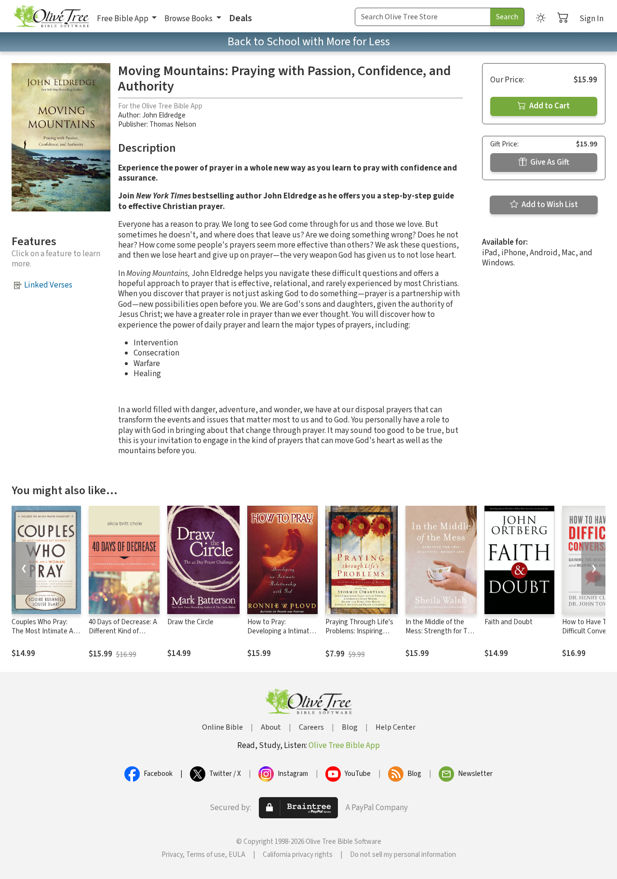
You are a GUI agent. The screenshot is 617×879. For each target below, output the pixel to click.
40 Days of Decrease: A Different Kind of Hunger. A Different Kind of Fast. (123, 636)
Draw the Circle (190, 622)
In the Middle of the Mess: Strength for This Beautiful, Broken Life (440, 631)
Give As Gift (549, 162)
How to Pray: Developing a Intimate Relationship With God (280, 631)
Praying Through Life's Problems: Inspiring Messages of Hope (359, 631)
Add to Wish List (549, 204)
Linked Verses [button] (48, 285)
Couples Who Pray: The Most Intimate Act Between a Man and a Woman (46, 636)
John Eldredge (164, 115)
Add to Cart (549, 106)
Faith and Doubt (508, 622)
